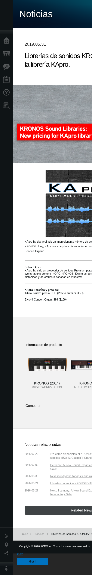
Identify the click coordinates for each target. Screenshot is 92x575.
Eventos (7, 79)
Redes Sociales (7, 553)
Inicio (7, 40)
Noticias (7, 536)
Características (7, 66)
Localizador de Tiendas (7, 107)
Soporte (7, 92)
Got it (32, 561)
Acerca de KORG (7, 568)
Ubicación (7, 545)
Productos (7, 53)
